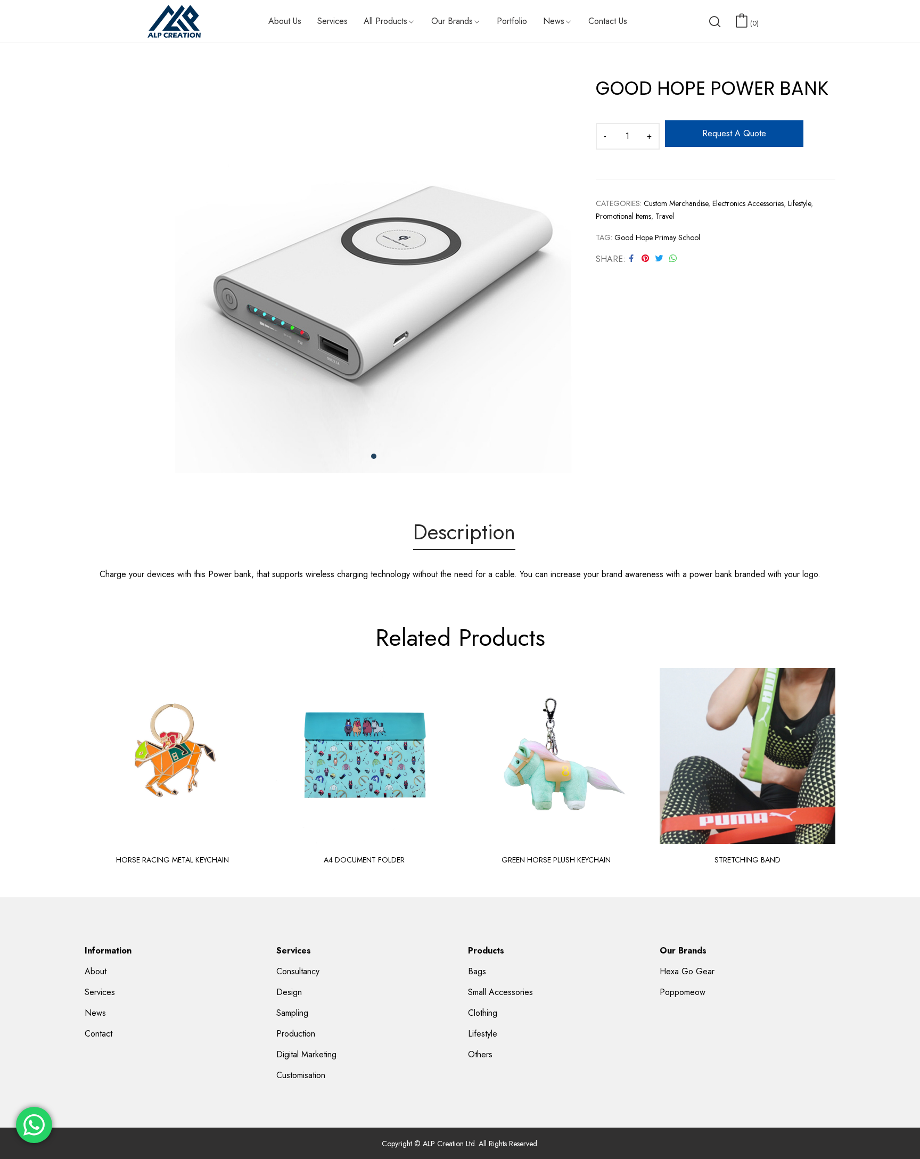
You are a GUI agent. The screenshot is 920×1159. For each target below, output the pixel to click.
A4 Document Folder (364, 859)
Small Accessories (500, 992)
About (95, 971)
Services (100, 992)
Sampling (292, 1013)
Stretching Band (747, 859)
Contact (98, 1034)
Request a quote (734, 133)
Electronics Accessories (748, 203)
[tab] (464, 533)
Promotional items (623, 216)
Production (295, 1034)
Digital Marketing (306, 1054)
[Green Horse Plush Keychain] (556, 756)
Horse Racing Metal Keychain (172, 859)
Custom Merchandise (676, 203)
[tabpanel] (373, 274)
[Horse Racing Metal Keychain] (172, 756)
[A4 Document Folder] (364, 756)
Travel (664, 216)
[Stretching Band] (747, 756)
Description (464, 532)
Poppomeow (682, 992)
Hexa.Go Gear (687, 971)
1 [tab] (373, 456)
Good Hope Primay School (657, 237)
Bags (477, 971)
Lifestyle (799, 203)
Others (480, 1054)
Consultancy (297, 971)
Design (289, 992)
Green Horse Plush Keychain (556, 859)
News (95, 1013)
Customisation (300, 1075)
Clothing (482, 1013)
